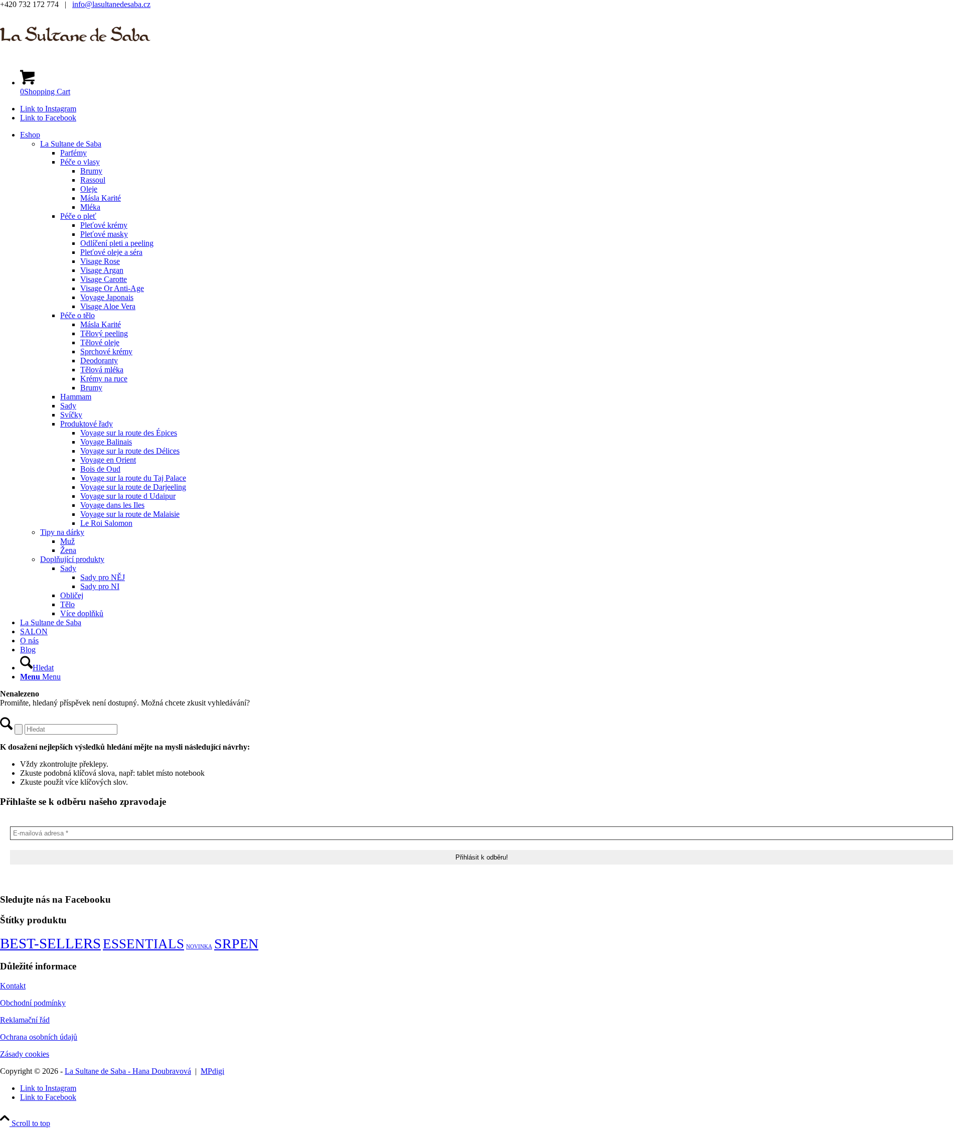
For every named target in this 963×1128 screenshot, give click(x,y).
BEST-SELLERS (50, 943)
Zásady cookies (24, 1054)
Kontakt (13, 985)
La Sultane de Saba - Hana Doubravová (128, 1071)
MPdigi (212, 1071)
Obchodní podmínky (33, 1003)
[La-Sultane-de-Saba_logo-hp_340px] (75, 56)
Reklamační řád (25, 1020)
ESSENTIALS (143, 943)
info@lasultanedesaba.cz (111, 4)
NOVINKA (199, 946)
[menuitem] (491, 374)
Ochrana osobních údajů (38, 1037)
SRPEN (236, 943)
